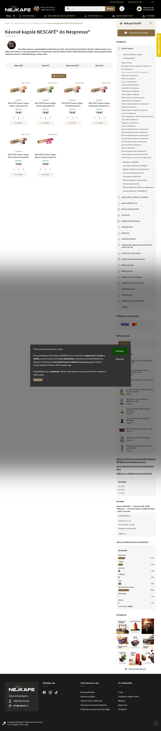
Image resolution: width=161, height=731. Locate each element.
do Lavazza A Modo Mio (132, 176)
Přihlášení (122, 709)
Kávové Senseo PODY (130, 209)
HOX (26, 724)
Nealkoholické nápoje (131, 221)
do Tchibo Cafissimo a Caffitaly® (135, 166)
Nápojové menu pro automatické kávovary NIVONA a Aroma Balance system (136, 461)
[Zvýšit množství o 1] (23, 118)
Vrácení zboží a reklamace (91, 700)
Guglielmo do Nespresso (130, 123)
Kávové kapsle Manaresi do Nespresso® (135, 129)
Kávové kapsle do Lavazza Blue (135, 180)
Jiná (119, 581)
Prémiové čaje (127, 265)
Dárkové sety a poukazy (131, 277)
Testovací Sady (127, 63)
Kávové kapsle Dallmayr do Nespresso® (135, 138)
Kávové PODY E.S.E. (130, 203)
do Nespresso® (129, 58)
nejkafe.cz (122, 534)
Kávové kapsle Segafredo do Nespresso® (135, 104)
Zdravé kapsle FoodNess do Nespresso (135, 110)
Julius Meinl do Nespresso (130, 88)
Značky (125, 307)
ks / (124, 343)
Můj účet (121, 700)
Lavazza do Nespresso (129, 82)
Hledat (110, 9)
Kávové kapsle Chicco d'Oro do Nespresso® (136, 157)
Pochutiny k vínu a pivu (131, 253)
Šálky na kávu (127, 271)
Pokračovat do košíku (138, 32)
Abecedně (99, 65)
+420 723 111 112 (124, 521)
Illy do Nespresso (127, 69)
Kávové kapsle (127, 48)
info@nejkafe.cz (124, 516)
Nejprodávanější (72, 65)
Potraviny (126, 215)
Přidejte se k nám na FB (127, 528)
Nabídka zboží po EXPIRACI (133, 301)
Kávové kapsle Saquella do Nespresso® (135, 154)
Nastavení (38, 380)
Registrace (122, 705)
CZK (152, 2)
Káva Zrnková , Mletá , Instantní (135, 197)
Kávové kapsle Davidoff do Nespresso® (135, 132)
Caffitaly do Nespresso (129, 107)
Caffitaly (121, 574)
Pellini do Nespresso (128, 148)
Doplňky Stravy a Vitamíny (132, 283)
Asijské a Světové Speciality (133, 259)
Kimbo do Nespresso (129, 79)
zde (69, 365)
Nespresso (122, 555)
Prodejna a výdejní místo (128, 696)
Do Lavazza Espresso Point (133, 173)
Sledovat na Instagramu (137, 669)
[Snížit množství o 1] (14, 118)
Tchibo (121, 561)
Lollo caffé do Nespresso (130, 119)
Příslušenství (127, 295)
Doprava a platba (135, 2)
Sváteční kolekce (129, 239)
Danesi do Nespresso (129, 126)
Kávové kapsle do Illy (131, 184)
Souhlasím (120, 351)
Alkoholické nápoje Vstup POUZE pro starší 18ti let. (137, 246)
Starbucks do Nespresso (130, 75)
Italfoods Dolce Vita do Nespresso (133, 97)
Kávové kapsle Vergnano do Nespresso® (135, 135)
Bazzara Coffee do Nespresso (131, 145)
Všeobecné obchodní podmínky (93, 705)
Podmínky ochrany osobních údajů (95, 709)
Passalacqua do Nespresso (130, 91)
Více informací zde (86, 362)
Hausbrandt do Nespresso (130, 85)
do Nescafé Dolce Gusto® (132, 54)
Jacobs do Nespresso (129, 113)
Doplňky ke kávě (128, 289)
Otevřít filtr (60, 76)
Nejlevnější (18, 65)
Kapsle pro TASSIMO (131, 162)
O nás (120, 692)
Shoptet (15, 724)
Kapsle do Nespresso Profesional (136, 169)
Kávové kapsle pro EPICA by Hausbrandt (138, 187)
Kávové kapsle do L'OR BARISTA (135, 191)
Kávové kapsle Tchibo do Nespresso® (134, 142)
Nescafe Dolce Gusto (126, 587)
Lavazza (121, 568)
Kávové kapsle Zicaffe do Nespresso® (134, 151)
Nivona (120, 600)
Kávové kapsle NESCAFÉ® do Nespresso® (135, 72)
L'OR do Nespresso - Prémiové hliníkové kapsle (137, 116)
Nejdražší (45, 65)
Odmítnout (119, 359)
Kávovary (125, 233)
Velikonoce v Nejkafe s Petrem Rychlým (134, 473)
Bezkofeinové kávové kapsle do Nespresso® (136, 66)
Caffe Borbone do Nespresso (131, 101)
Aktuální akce (127, 227)
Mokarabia (122, 593)
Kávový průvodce (117, 2)
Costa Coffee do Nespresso (131, 94)
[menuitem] (29, 16)
